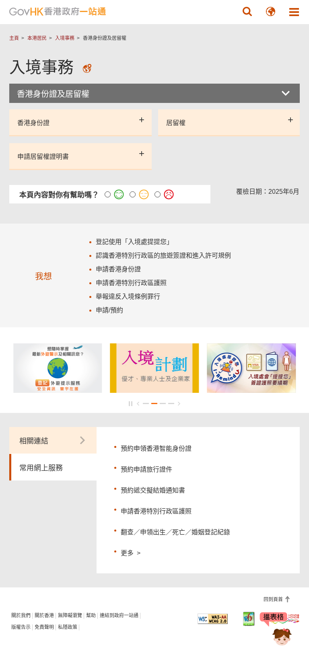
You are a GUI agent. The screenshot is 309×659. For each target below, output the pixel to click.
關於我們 (21, 615)
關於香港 (44, 615)
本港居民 (37, 38)
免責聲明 (44, 627)
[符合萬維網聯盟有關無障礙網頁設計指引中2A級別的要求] (213, 619)
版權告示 (21, 627)
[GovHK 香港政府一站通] (57, 12)
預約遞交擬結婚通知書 (153, 490)
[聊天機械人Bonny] (276, 630)
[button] (247, 11)
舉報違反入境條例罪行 (128, 296)
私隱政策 (67, 627)
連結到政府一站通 (119, 615)
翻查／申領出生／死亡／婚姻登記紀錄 (175, 532)
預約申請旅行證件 (146, 469)
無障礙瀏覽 (70, 615)
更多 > (130, 552)
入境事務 (64, 38)
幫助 (91, 615)
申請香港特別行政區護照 (156, 511)
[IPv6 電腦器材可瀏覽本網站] (249, 619)
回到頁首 (274, 599)
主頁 (14, 38)
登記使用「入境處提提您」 (134, 241)
